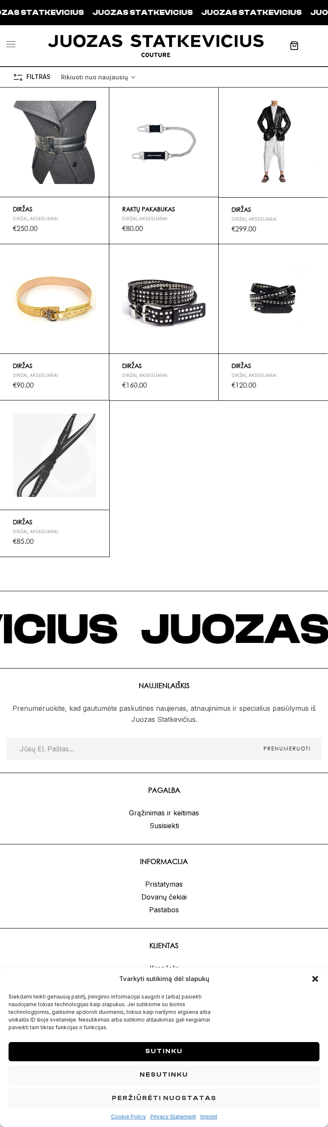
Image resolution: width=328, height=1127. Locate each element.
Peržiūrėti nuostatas (164, 1098)
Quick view (99, 118)
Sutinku (164, 1051)
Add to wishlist (99, 98)
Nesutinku (164, 1074)
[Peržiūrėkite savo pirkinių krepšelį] (294, 45)
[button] (315, 979)
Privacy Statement (173, 1116)
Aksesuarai (44, 218)
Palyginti (99, 138)
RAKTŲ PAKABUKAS (148, 209)
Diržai (20, 218)
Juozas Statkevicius (109, 12)
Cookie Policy (128, 1116)
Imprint (208, 1116)
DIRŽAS (22, 209)
